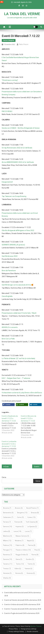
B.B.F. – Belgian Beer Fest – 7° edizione (16, 378)
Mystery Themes (36, 626)
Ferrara (7, 522)
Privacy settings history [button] (16, 631)
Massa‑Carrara (22, 536)
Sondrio (30, 559)
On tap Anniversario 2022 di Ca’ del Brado (17, 148)
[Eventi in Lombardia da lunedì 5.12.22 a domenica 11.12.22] (11, 449)
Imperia (20, 527)
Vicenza (31, 573)
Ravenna (7, 555)
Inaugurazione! (7, 182)
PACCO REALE (7, 111)
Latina (6, 531)
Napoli (30, 541)
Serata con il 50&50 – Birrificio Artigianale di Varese (21, 128)
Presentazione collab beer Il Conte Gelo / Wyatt (19, 313)
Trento (31, 564)
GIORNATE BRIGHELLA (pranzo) (13, 245)
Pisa (37, 550)
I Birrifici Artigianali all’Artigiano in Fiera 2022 (18, 230)
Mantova (7, 536)
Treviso (7, 569)
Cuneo (31, 517)
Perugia (7, 550)
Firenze (18, 522)
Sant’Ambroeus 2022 (9, 256)
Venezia (7, 573)
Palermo (20, 545)
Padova (7, 545)
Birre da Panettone (9, 270)
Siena (19, 559)
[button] (8, 404)
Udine (17, 569)
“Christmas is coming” (10, 80)
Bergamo (22, 513)
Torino (20, 564)
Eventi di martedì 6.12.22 (8, 467)
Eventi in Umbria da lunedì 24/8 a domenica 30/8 (22, 604)
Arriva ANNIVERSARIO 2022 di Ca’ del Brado (18, 162)
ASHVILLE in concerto (10, 327)
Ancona (7, 508)
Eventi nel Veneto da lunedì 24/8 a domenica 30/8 (22, 600)
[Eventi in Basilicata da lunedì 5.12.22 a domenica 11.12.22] (11, 424)
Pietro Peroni (23, 44)
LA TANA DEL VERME (22, 14)
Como (20, 517)
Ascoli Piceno (32, 508)
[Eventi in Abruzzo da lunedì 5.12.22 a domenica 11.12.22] (30, 427)
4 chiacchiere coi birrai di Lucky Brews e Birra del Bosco (22, 393)
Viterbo (7, 578)
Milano (7, 541)
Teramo (7, 564)
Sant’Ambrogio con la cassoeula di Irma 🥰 (17, 285)
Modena (19, 541)
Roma (35, 555)
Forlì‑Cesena (32, 522)
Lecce (17, 531)
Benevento (8, 513)
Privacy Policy (13, 629)
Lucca (28, 531)
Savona (7, 559)
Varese (28, 569)
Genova (7, 527)
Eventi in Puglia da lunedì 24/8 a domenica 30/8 (21, 613)
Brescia (35, 513)
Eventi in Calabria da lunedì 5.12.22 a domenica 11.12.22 (38, 467)
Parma (31, 545)
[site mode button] (35, 27)
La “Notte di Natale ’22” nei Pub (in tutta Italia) (18, 358)
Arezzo (19, 508)
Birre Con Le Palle (8, 339)
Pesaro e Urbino (23, 550)
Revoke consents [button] (32, 631)
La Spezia (32, 527)
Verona (19, 573)
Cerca (4, 477)
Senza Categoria (8, 40)
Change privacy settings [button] (28, 629)
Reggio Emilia (22, 555)
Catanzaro (8, 517)
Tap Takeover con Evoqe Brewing (14, 196)
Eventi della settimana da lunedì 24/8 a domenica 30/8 (22, 594)
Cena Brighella (7, 296)
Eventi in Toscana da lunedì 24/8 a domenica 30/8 (22, 609)
